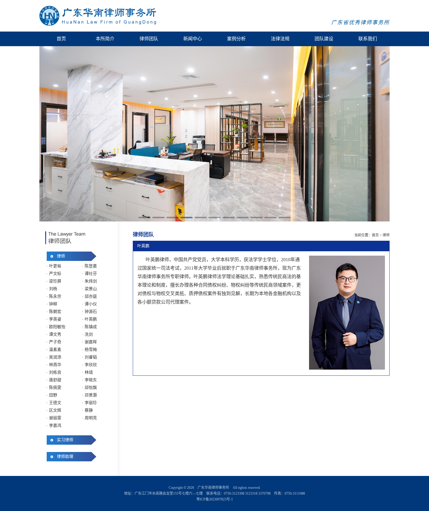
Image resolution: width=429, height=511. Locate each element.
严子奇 (55, 342)
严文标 (55, 273)
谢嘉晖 (91, 342)
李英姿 (55, 319)
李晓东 (91, 380)
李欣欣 (91, 365)
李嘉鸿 (55, 425)
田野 (53, 395)
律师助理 (65, 456)
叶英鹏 (91, 319)
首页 (61, 38)
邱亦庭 (91, 296)
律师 (61, 256)
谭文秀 (55, 334)
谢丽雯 (55, 418)
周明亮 (91, 418)
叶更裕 (55, 266)
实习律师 (65, 440)
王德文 (55, 403)
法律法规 (280, 38)
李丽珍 (91, 403)
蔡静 (89, 410)
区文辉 (55, 410)
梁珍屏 (55, 281)
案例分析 (236, 38)
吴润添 (55, 357)
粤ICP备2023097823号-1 (214, 499)
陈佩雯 (55, 387)
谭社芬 (91, 273)
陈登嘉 (91, 266)
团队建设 (324, 38)
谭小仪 (91, 304)
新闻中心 (192, 38)
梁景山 (91, 289)
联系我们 (367, 38)
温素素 (55, 349)
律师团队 (148, 38)
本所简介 (105, 38)
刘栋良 (55, 372)
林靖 (89, 372)
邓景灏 (91, 395)
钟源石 (91, 311)
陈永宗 (55, 296)
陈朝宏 (55, 311)
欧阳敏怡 (57, 327)
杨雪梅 (91, 349)
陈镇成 (91, 327)
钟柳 (53, 304)
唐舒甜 (55, 380)
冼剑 (89, 334)
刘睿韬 (91, 357)
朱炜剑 (91, 281)
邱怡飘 (91, 387)
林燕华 (55, 365)
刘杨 (53, 289)
